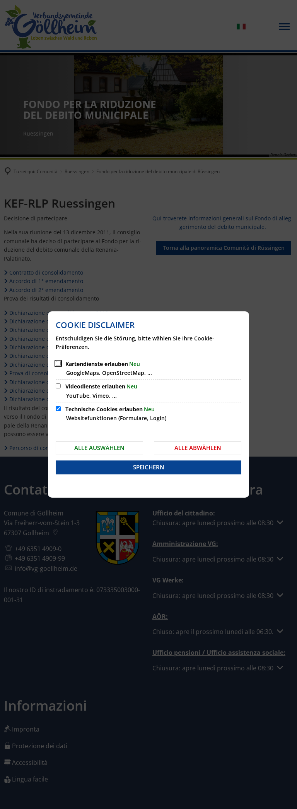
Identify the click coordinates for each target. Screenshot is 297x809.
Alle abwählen (197, 448)
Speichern (148, 467)
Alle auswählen (99, 448)
